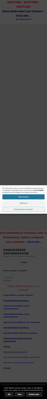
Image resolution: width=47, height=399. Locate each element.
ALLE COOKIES (38, 190)
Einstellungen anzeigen (23, 209)
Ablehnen (23, 203)
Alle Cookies (23, 197)
